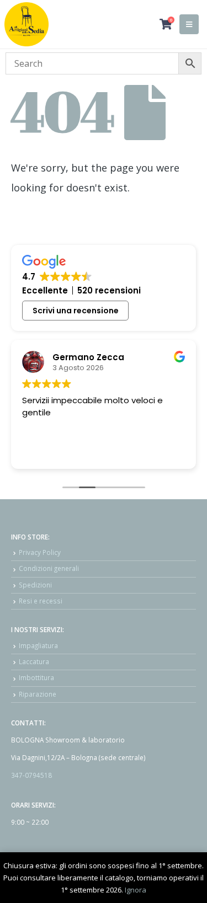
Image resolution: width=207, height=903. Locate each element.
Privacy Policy (40, 552)
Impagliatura (38, 645)
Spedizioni (35, 584)
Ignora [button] (135, 890)
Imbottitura (36, 677)
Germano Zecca (88, 357)
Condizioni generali (49, 568)
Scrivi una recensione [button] (76, 310)
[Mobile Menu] (189, 24)
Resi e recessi (40, 600)
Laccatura (34, 661)
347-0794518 (31, 775)
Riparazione (37, 694)
